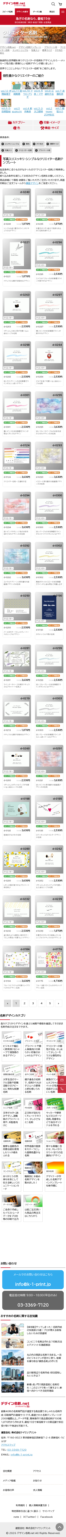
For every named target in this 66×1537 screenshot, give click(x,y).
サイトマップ (48, 1511)
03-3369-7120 (33, 1305)
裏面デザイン (32, 183)
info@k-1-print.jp (33, 1284)
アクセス (37, 1471)
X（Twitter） (29, 1517)
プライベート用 (50, 47)
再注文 (52, 12)
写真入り (35, 50)
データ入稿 (37, 12)
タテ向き (59, 50)
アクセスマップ (8, 1445)
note (16, 1517)
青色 (27, 144)
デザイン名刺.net (8, 47)
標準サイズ (47, 50)
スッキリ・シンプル (20, 50)
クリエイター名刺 (25, 150)
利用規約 (20, 1505)
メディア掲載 (9, 1481)
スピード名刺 (7, 12)
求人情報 (37, 1490)
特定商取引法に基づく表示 (25, 1511)
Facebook (46, 1517)
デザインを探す (22, 12)
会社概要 (7, 1471)
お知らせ (37, 1481)
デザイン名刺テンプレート (30, 47)
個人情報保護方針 (38, 1505)
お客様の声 (8, 1490)
